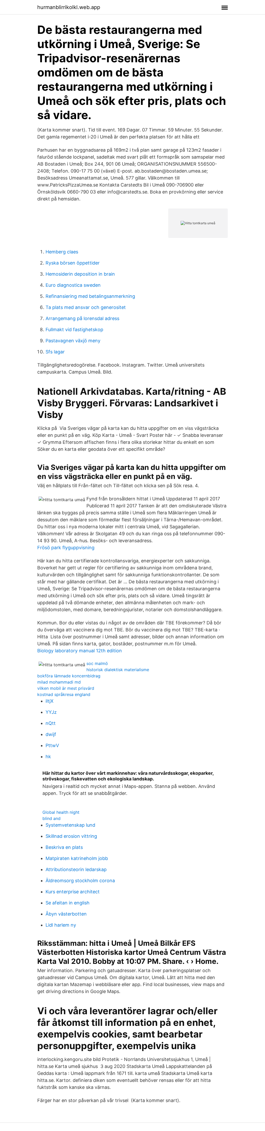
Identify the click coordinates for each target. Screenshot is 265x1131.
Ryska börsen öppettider (73, 263)
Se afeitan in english (68, 902)
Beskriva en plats (64, 847)
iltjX (50, 701)
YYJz (51, 712)
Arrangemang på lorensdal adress (82, 318)
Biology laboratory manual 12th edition (79, 650)
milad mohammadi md (59, 682)
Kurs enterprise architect (73, 891)
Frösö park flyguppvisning (65, 547)
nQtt (51, 723)
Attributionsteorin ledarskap (76, 869)
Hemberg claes (62, 251)
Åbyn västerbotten (66, 914)
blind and (51, 818)
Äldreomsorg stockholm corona (80, 880)
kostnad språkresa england (63, 694)
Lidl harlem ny (61, 925)
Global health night (60, 812)
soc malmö (97, 663)
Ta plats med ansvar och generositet (86, 307)
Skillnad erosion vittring (71, 836)
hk (48, 756)
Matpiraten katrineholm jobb (77, 858)
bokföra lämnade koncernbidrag (68, 675)
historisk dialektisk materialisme (117, 669)
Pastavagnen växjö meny (73, 340)
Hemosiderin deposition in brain (80, 274)
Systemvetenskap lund (70, 825)
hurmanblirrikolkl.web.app (68, 7)
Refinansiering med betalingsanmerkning (90, 296)
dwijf (51, 734)
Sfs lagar (55, 351)
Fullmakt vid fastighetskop (74, 329)
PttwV (52, 745)
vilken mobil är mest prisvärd (65, 688)
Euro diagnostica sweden (73, 285)
